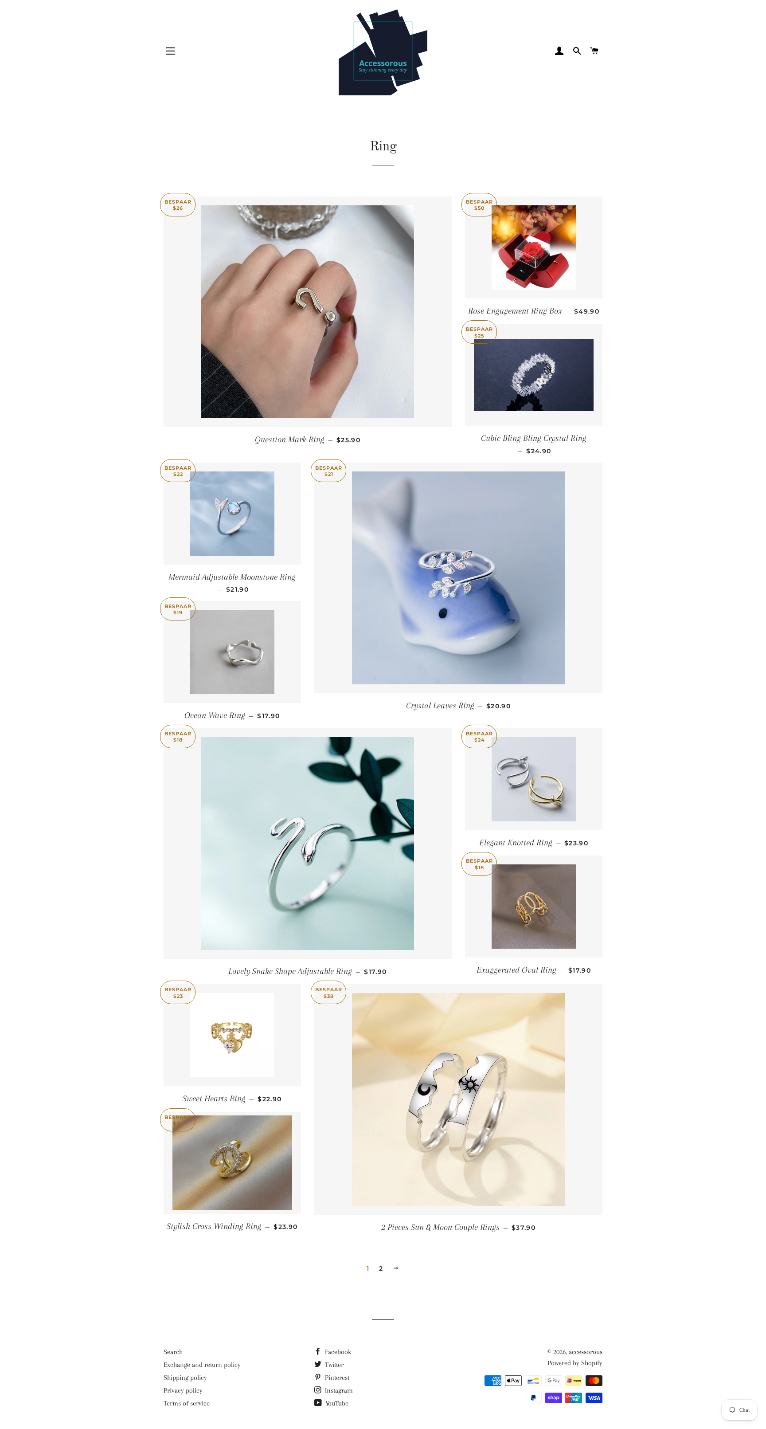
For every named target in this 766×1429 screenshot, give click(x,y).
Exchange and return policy (202, 1365)
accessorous (585, 1352)
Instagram (338, 1390)
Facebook (337, 1352)
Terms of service (187, 1403)
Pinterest (336, 1378)
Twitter (333, 1365)
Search (173, 1352)
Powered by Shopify (574, 1363)
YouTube (336, 1403)
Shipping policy (185, 1378)
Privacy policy (183, 1390)
